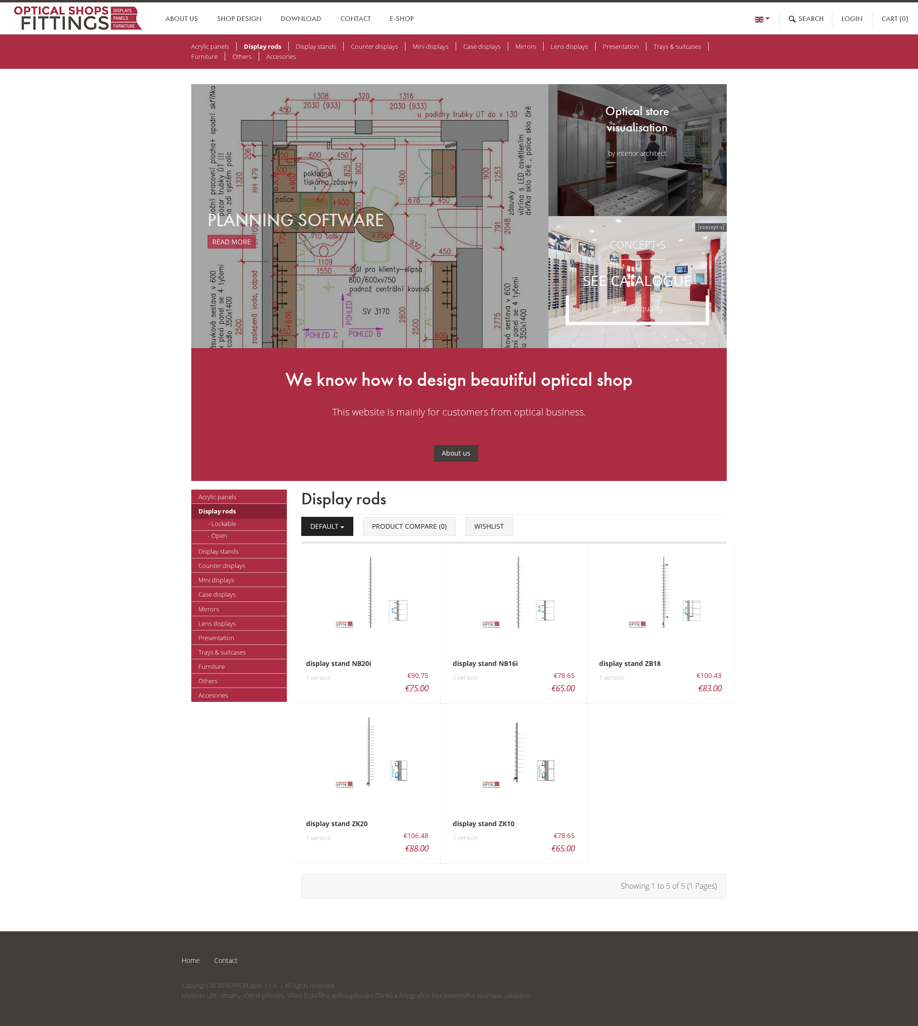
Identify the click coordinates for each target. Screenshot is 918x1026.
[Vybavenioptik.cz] (78, 19)
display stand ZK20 (337, 823)
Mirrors (525, 46)
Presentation (621, 46)
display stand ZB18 (630, 663)
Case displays (482, 46)
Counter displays (374, 46)
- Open (217, 535)
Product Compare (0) (409, 526)
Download (301, 18)
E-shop (402, 18)
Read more (240, 241)
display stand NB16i (485, 663)
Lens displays (569, 46)
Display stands (316, 46)
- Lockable (222, 523)
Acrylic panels (210, 46)
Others (241, 56)
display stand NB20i (338, 663)
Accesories (281, 56)
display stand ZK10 (483, 823)
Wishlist (489, 526)
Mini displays (430, 46)
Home (191, 960)
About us (181, 18)
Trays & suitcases (677, 46)
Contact (355, 18)
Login (852, 18)
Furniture (204, 56)
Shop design (239, 18)
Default (325, 526)
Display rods (262, 46)
